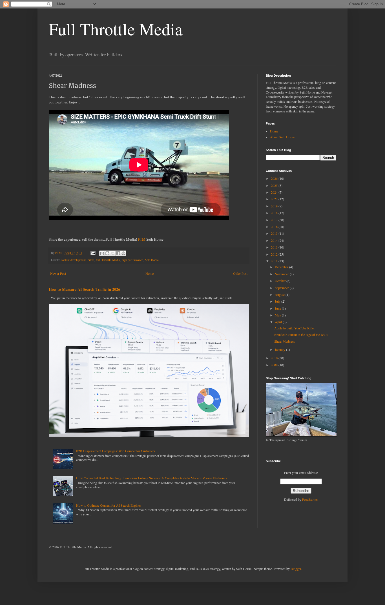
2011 (274, 261)
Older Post (240, 273)
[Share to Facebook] (118, 253)
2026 (274, 178)
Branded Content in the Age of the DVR (301, 334)
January (280, 349)
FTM (141, 239)
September (282, 287)
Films (90, 260)
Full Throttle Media (116, 28)
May (278, 315)
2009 (274, 365)
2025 (274, 185)
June (278, 308)
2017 (274, 220)
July (278, 301)
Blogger (296, 568)
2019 (274, 206)
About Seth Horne (282, 137)
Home (149, 273)
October (280, 280)
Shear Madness (284, 341)
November (282, 274)
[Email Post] (92, 253)
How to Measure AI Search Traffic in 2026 (84, 289)
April (279, 322)
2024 (274, 192)
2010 (274, 358)
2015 (274, 233)
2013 (274, 247)
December (282, 267)
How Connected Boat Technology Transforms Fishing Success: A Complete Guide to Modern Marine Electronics (151, 478)
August (280, 294)
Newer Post (58, 273)
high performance (132, 260)
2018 (274, 212)
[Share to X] (113, 253)
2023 (274, 199)
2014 (274, 240)
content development (73, 260)
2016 (274, 226)
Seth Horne (152, 260)
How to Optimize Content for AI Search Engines (108, 505)
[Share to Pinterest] (123, 253)
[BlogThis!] (107, 253)
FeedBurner (310, 499)
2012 (274, 254)
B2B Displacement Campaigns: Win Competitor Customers (115, 451)
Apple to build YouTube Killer (294, 328)
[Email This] (102, 253)
